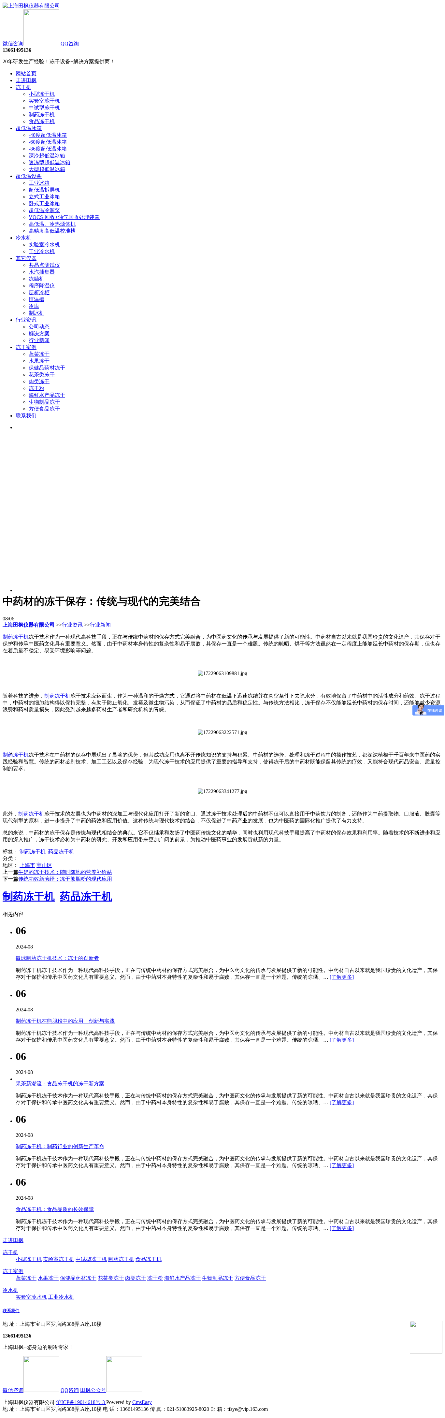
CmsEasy (142, 1402)
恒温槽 (36, 299)
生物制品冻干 (44, 402)
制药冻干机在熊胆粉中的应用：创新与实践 (65, 1021)
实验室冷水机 (44, 244)
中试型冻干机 (44, 107)
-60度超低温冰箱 (48, 142)
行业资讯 (26, 320)
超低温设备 (29, 176)
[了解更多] (342, 977)
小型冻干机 (42, 94)
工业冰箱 (39, 183)
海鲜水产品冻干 (47, 395)
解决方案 (39, 333)
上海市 (27, 865)
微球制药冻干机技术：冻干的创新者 (57, 958)
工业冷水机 (42, 251)
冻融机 (36, 279)
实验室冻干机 (44, 101)
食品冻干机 (42, 121)
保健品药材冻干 (47, 367)
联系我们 (26, 415)
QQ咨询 (70, 43)
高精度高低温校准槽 (52, 231)
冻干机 (23, 87)
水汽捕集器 (42, 272)
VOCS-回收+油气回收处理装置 (64, 217)
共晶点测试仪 (44, 265)
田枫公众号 (93, 1390)
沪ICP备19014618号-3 (81, 1402)
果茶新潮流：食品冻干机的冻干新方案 (60, 1083)
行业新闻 (39, 340)
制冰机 (36, 313)
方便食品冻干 (44, 409)
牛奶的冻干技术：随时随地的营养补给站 (65, 872)
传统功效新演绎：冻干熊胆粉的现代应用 (65, 879)
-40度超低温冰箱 (48, 135)
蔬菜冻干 (39, 354)
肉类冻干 (39, 381)
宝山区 (44, 865)
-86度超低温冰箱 (48, 149)
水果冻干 (39, 361)
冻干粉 (36, 388)
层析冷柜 (39, 292)
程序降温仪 (42, 285)
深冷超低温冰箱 (47, 155)
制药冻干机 (42, 114)
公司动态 (39, 326)
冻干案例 (26, 347)
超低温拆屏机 (44, 190)
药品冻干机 (61, 851)
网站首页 (26, 73)
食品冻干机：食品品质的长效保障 (55, 1209)
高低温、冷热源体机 (52, 224)
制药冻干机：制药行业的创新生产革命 (60, 1146)
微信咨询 (13, 43)
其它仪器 (26, 258)
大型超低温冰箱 (47, 169)
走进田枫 (26, 80)
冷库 (34, 306)
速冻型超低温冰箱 (49, 162)
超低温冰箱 (29, 128)
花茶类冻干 (42, 374)
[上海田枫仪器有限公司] (31, 5)
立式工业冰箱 (44, 196)
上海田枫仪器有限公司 (29, 625)
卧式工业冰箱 (44, 203)
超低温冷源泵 (44, 210)
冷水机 (23, 237)
